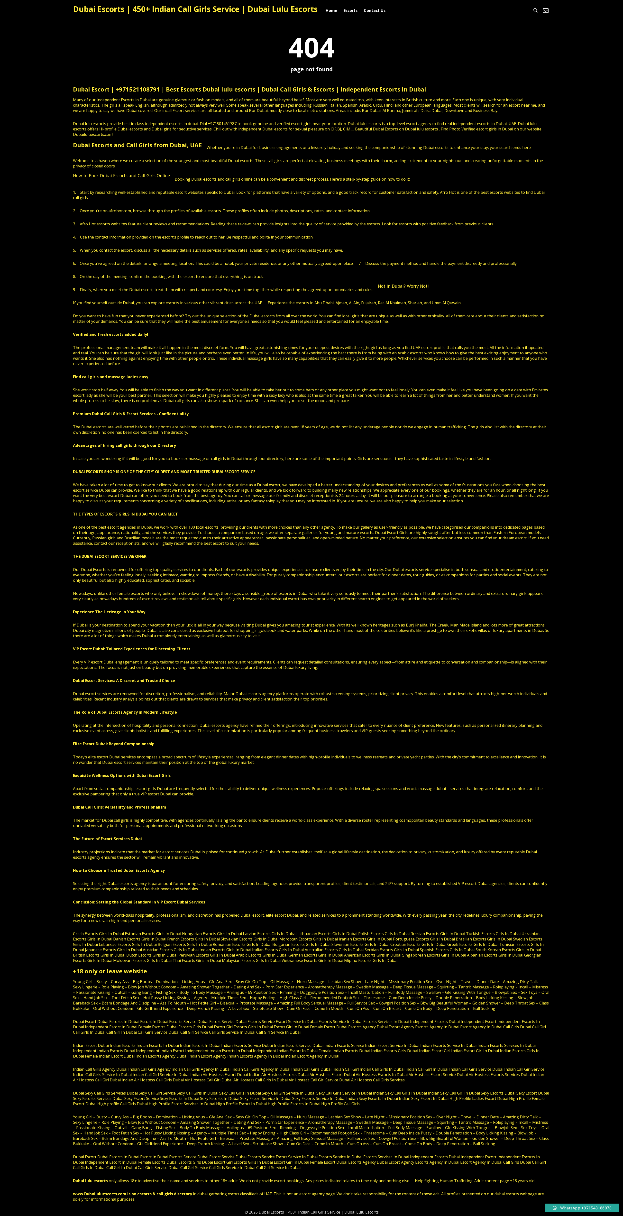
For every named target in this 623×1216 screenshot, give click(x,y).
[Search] (535, 10)
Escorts (350, 10)
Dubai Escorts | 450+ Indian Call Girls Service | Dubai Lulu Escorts (195, 9)
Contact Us (374, 10)
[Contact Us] (545, 10)
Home (331, 10)
